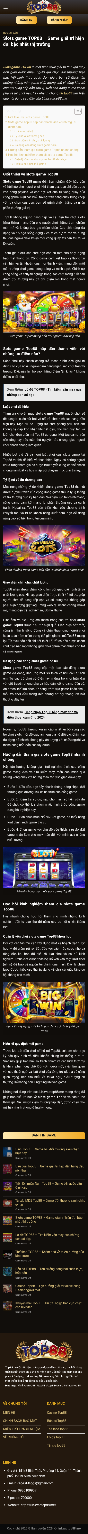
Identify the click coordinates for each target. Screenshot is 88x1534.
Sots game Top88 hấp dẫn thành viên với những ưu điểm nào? (42, 124)
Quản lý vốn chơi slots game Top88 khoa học (41, 159)
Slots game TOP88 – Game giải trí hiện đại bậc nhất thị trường (48, 1219)
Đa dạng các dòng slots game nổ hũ (36, 145)
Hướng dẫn (10, 33)
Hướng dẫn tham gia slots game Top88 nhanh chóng (43, 150)
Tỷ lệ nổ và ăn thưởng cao (29, 136)
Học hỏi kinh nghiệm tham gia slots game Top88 (40, 155)
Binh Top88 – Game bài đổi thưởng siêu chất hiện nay (47, 1151)
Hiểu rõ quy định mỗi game (30, 163)
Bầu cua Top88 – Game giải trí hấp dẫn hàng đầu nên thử (49, 1168)
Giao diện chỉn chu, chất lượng (33, 140)
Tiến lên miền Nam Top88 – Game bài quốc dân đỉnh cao (48, 1185)
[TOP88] (44, 7)
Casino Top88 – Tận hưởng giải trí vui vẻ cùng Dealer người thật (47, 1288)
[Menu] (5, 7)
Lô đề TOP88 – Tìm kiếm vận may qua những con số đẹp (47, 1237)
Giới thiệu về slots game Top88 (29, 117)
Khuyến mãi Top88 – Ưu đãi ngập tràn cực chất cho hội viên (48, 1305)
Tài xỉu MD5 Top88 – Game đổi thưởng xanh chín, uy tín (50, 1202)
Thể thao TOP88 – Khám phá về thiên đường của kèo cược (49, 1254)
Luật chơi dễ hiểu (24, 131)
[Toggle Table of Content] (76, 111)
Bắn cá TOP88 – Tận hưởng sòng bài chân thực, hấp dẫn (49, 1271)
